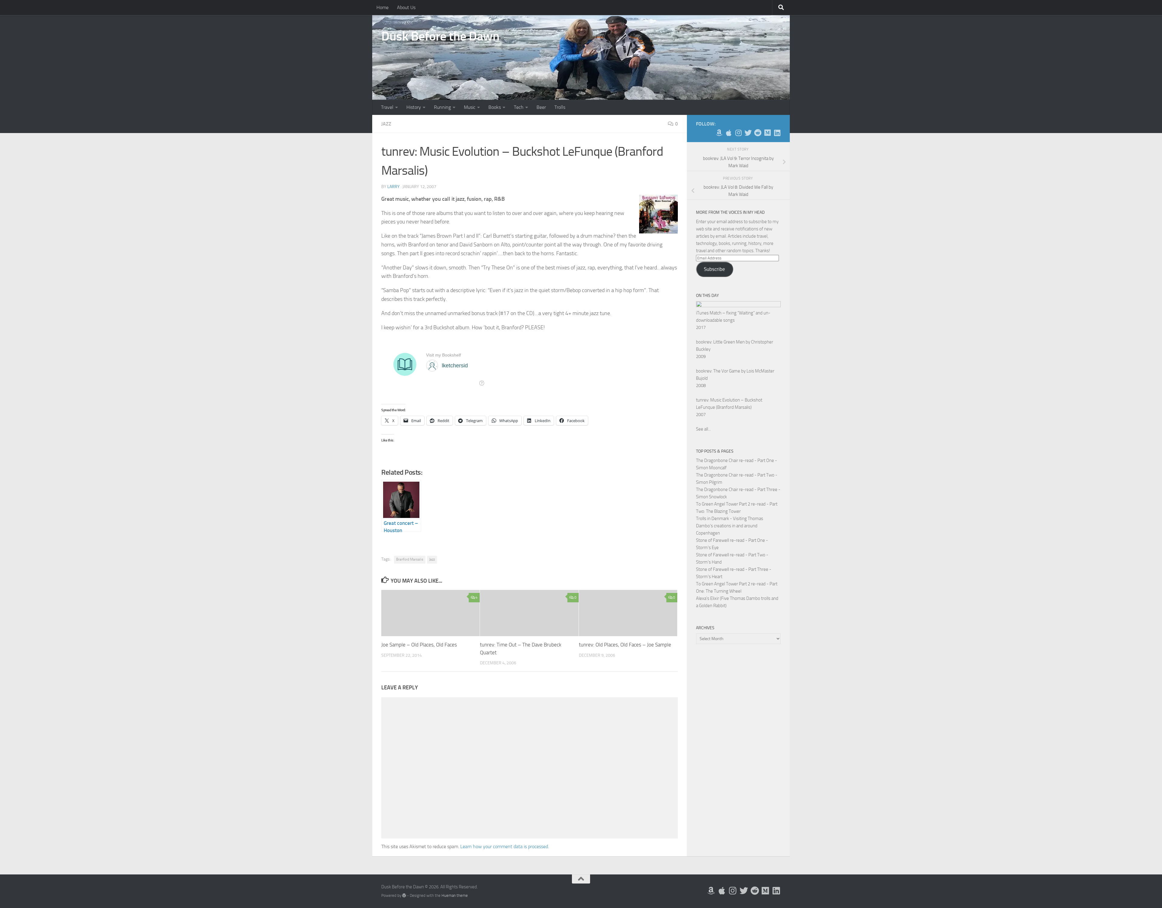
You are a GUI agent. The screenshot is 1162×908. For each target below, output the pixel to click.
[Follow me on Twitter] (748, 132)
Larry (393, 186)
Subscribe (714, 269)
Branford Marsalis (409, 559)
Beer (541, 107)
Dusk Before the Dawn (440, 36)
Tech (519, 107)
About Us (406, 7)
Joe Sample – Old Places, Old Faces (419, 645)
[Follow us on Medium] (767, 132)
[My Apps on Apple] (728, 132)
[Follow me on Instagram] (738, 132)
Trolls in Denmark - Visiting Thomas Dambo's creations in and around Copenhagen (729, 526)
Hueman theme (454, 895)
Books (494, 107)
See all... (703, 429)
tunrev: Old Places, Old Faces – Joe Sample (625, 645)
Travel (387, 107)
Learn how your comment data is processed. (504, 846)
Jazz (386, 124)
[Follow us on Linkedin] (777, 132)
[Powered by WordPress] (404, 895)
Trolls (559, 107)
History (413, 107)
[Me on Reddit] (757, 132)
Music (469, 107)
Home (382, 7)
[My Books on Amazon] (719, 132)
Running (442, 107)
